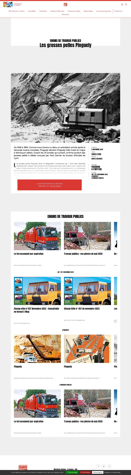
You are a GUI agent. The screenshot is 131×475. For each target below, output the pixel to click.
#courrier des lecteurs (72, 265)
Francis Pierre (96, 154)
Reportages (88, 11)
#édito (66, 320)
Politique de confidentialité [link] (112, 472)
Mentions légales (60, 469)
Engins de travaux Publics (66, 216)
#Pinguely (94, 176)
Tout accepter (72, 472)
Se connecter (55, 186)
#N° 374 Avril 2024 (40, 378)
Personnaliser (97, 472)
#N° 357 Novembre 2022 (99, 174)
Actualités (32, 11)
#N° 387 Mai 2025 (19, 265)
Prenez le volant (74, 11)
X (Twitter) (96, 169)
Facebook (95, 167)
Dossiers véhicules (57, 11)
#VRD (39, 265)
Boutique (65, 14)
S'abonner (118, 11)
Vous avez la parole (103, 11)
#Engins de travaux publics (24, 378)
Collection (43, 11)
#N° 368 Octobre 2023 (71, 378)
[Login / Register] (122, 4)
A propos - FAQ (72, 469)
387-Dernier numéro (17, 11)
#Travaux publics (97, 178)
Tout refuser (86, 472)
